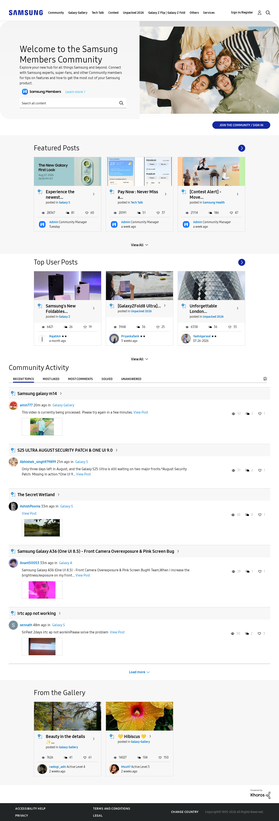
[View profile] (13, 405)
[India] (26, 12)
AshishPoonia (30, 506)
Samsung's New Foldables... (60, 308)
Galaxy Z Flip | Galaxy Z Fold (166, 13)
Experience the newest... (60, 194)
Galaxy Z (64, 317)
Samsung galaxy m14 (37, 393)
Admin (53, 222)
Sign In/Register (242, 12)
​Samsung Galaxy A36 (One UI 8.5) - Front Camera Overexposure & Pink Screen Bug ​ (95, 551)
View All (137, 245)
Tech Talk (98, 13)
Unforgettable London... (203, 308)
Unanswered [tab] (131, 379)
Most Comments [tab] (80, 379)
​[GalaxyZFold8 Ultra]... (139, 306)
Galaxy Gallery (77, 13)
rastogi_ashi (57, 767)
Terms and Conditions (111, 809)
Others (194, 13)
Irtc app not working (36, 613)
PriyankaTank (130, 336)
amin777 (26, 405)
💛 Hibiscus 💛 (132, 736)
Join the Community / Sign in (241, 125)
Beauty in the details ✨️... (65, 739)
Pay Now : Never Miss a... (138, 194)
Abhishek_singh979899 (38, 462)
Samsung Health (214, 202)
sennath (26, 625)
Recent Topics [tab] (23, 379)
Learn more (74, 92)
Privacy (21, 816)
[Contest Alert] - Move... (205, 194)
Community (56, 13)
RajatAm (55, 336)
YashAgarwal (202, 336)
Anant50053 (29, 563)
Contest (113, 13)
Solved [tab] (107, 379)
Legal (97, 816)
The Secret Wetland (36, 494)
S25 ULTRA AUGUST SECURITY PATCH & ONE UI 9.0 (65, 450)
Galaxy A (65, 563)
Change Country (185, 812)
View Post (140, 412)
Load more (137, 672)
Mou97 (126, 767)
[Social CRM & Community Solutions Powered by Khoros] (260, 794)
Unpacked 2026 (133, 13)
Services (208, 13)
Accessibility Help (30, 809)
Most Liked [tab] (51, 379)
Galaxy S (64, 202)
